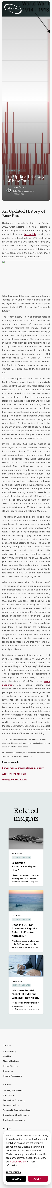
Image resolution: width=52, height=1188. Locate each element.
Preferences (13, 1172)
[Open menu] (45, 8)
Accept (38, 1178)
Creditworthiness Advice (14, 1120)
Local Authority (9, 1051)
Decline (16, 1178)
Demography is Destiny (14, 779)
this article (30, 234)
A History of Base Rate (14, 773)
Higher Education (10, 1066)
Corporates (8, 1071)
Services (7, 1084)
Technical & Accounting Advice (17, 1110)
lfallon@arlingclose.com (23, 191)
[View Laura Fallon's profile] (8, 190)
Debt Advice (8, 1095)
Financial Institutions (11, 1061)
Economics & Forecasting (14, 1100)
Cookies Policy (18, 1161)
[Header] (13, 8)
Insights (7, 1128)
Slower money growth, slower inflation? (23, 768)
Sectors (7, 1045)
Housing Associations (12, 1076)
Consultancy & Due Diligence (16, 1115)
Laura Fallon (18, 187)
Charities (7, 1056)
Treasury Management (13, 1090)
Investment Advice (11, 1105)
